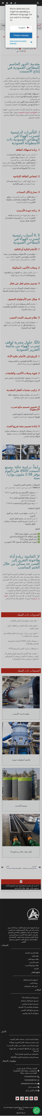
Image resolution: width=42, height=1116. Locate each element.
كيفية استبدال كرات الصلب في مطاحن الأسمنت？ (22, 1045)
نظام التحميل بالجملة (32, 953)
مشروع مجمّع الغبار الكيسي (30, 1010)
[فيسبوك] (31, 1098)
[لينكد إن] (3, 3)
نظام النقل (35, 956)
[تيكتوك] (15, 3)
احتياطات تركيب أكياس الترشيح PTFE (23, 649)
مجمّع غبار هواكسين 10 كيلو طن (28, 1007)
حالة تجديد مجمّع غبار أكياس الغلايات (23, 621)
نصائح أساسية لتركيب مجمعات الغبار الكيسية (24, 1039)
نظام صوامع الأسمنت (32, 965)
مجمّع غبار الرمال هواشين (30, 1013)
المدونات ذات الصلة (28, 614)
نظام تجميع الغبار (33, 959)
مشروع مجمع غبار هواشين (30, 1004)
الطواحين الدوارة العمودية (27, 112)
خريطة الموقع (21, 1113)
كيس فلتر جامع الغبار (31, 986)
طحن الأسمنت (34, 962)
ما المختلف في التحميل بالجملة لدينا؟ (27, 1054)
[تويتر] (11, 3)
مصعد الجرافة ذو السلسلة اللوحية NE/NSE (25, 1057)
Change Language (21, 35)
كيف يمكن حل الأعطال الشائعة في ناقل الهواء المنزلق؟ (24, 1050)
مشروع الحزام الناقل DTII (30, 997)
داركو (35, 598)
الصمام (36, 968)
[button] (38, 3)
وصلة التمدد (34, 983)
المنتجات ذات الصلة (29, 670)
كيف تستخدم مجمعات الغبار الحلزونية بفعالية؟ (24, 1042)
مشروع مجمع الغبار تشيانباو (30, 1001)
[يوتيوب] (7, 3)
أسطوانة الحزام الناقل (30, 980)
